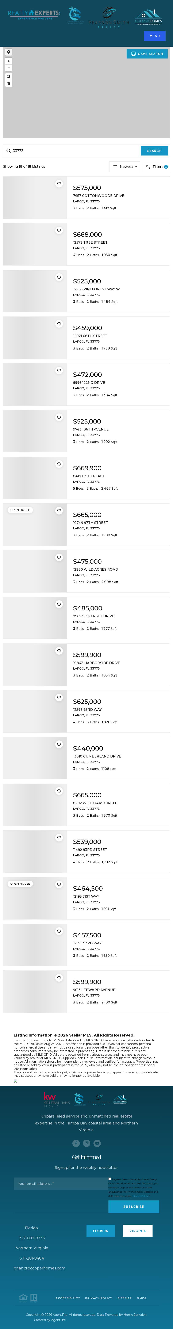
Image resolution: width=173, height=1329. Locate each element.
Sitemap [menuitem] (125, 1298)
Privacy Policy (140, 1196)
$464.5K (91, 88)
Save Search (150, 54)
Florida (100, 1231)
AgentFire (58, 1320)
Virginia (138, 1231)
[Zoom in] (8, 61)
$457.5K (81, 87)
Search (154, 151)
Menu (155, 36)
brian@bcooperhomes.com (39, 1268)
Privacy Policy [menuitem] (98, 1298)
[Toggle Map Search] (8, 52)
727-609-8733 (32, 1238)
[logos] (46, 15)
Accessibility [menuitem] (68, 1298)
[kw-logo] (65, 1099)
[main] (86, 565)
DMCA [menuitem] (141, 1298)
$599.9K (81, 92)
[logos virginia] (126, 17)
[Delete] (8, 83)
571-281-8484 (32, 1258)
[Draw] (8, 76)
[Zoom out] (8, 67)
